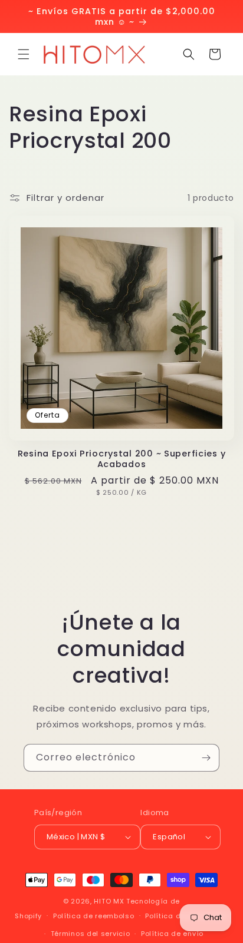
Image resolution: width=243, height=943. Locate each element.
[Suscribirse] (206, 758)
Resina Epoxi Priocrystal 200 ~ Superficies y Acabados (122, 458)
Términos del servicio (90, 933)
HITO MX (109, 901)
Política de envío (172, 933)
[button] (24, 54)
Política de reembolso (93, 916)
